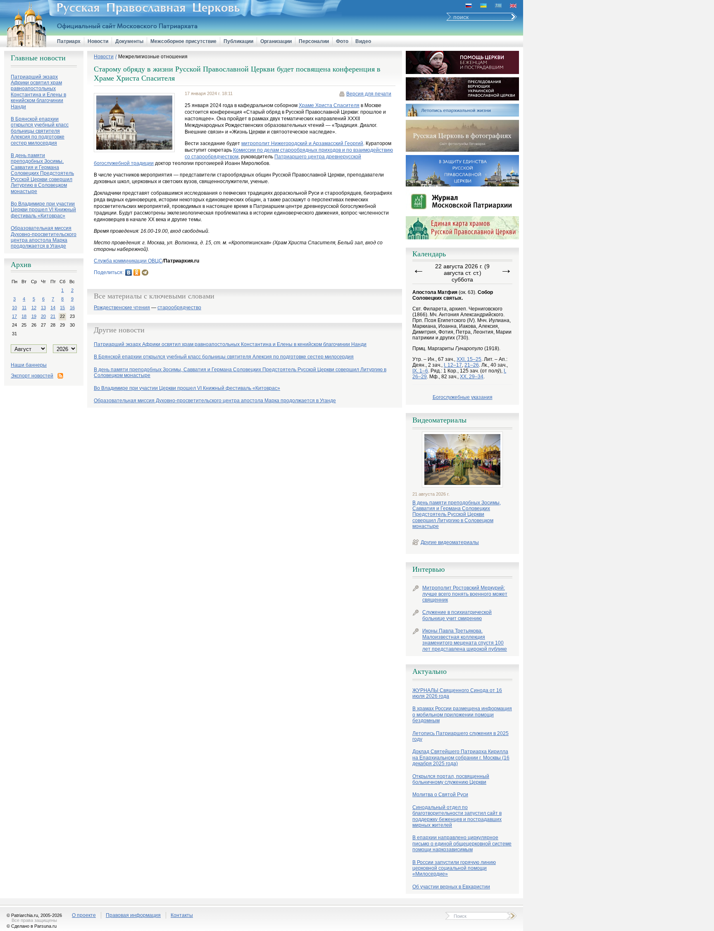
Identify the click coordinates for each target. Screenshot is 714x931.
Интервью (428, 569)
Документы (129, 41)
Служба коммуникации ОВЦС (128, 261)
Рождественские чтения (122, 307)
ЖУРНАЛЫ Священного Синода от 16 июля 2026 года (457, 693)
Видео (363, 41)
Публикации (238, 41)
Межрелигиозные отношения (153, 57)
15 (62, 307)
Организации (276, 41)
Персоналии (314, 41)
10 (14, 307)
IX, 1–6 (420, 371)
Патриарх (69, 41)
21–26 (471, 365)
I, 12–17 (453, 365)
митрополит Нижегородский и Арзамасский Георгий (302, 143)
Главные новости (38, 58)
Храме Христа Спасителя (329, 105)
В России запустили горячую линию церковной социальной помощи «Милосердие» (454, 868)
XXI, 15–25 (469, 359)
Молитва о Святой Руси (440, 794)
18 (23, 316)
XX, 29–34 (471, 377)
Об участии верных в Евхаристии (451, 887)
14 (52, 307)
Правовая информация (133, 915)
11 (24, 307)
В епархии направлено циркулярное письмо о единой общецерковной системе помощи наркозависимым (462, 843)
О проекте (84, 915)
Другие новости (119, 330)
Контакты (182, 915)
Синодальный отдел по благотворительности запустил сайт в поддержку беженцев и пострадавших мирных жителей (457, 816)
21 (52, 316)
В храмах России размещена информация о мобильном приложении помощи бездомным (462, 714)
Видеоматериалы (439, 420)
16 (72, 307)
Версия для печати (368, 94)
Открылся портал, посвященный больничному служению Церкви (450, 779)
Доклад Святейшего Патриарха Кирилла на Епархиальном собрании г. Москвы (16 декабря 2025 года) (460, 757)
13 (43, 307)
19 (33, 316)
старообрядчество (179, 307)
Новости (98, 41)
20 (43, 316)
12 (33, 307)
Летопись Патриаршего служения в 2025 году (460, 736)
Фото (342, 41)
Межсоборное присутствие (183, 41)
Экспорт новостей (32, 376)
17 (14, 316)
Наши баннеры (29, 365)
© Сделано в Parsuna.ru (32, 926)
